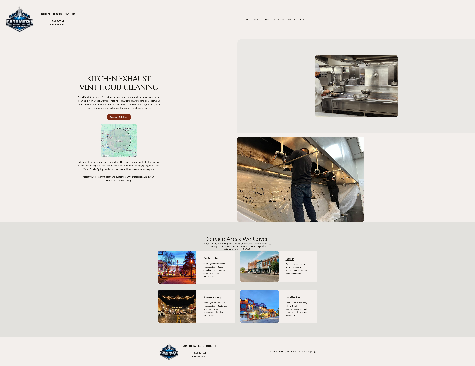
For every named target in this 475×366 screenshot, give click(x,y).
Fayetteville (293, 297)
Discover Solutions (119, 117)
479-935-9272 (58, 24)
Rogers (290, 259)
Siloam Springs (212, 297)
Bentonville (210, 258)
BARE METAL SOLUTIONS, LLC (58, 14)
